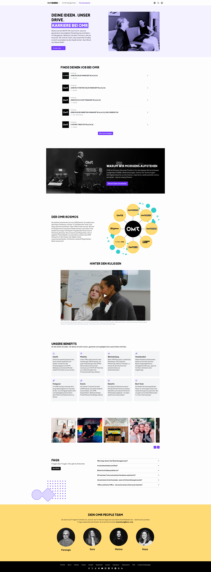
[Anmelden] (162, 3)
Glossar (107, 565)
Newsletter (99, 565)
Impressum (116, 565)
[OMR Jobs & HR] (54, 3)
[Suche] (158, 3)
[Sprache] (154, 3)
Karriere (76, 565)
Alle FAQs (56, 469)
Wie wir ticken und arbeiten (117, 184)
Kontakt (90, 565)
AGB (133, 565)
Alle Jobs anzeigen (105, 133)
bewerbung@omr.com (124, 522)
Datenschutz (126, 565)
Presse (84, 565)
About (69, 565)
